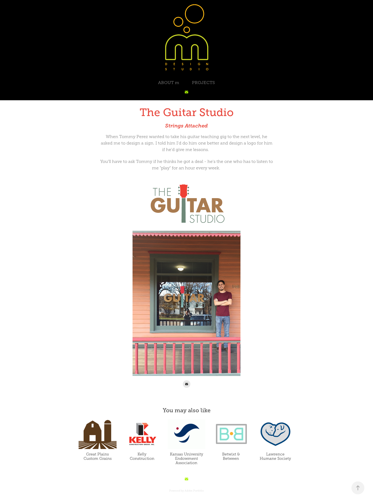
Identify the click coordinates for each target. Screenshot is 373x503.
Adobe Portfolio (194, 490)
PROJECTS (203, 82)
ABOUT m (168, 82)
